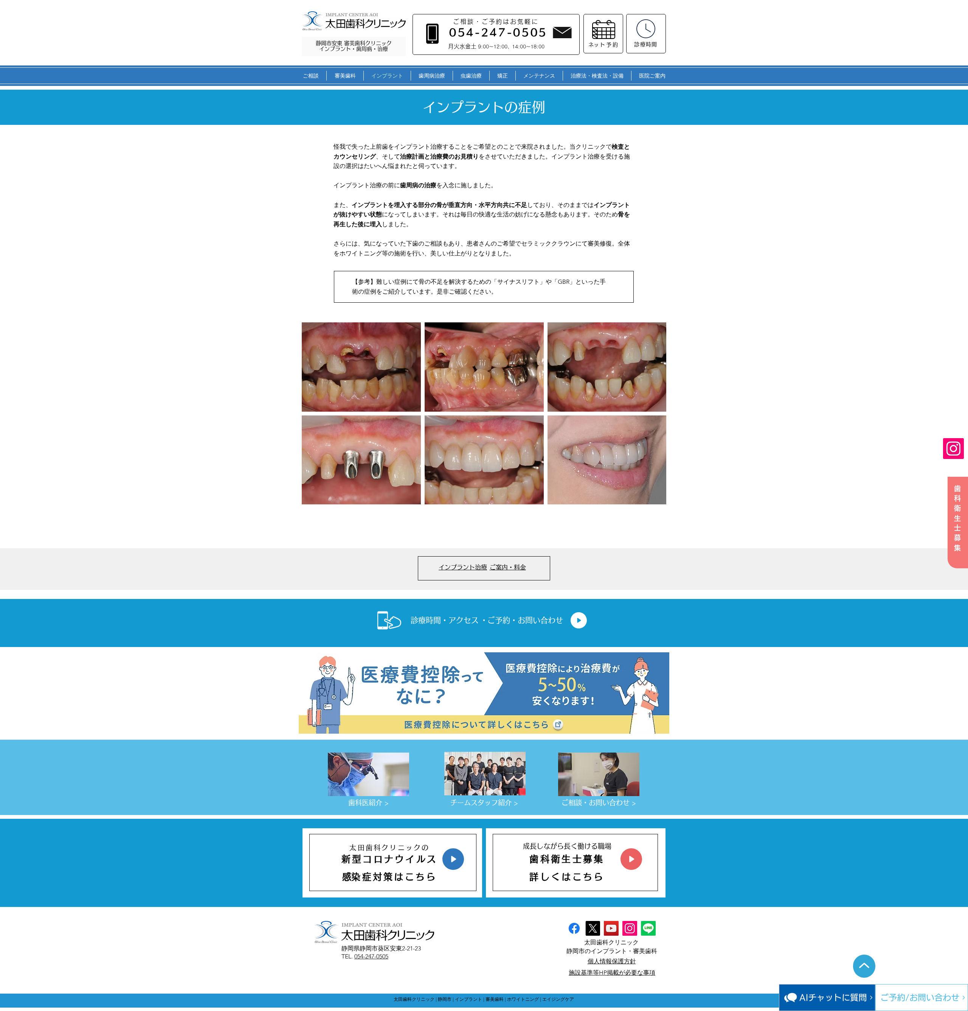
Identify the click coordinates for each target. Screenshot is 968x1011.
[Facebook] (574, 928)
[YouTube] (611, 928)
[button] (310, 76)
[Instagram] (953, 448)
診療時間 (646, 44)
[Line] (648, 928)
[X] (592, 928)
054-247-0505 (371, 956)
